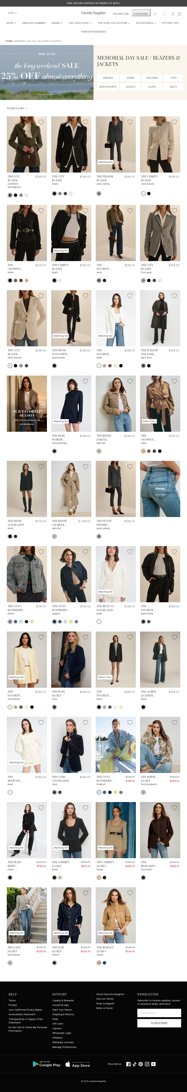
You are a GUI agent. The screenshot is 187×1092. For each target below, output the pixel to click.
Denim (58, 22)
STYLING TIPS (170, 23)
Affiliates (57, 1037)
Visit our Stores (105, 998)
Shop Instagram (105, 1003)
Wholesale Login (61, 1033)
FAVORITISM (121, 13)
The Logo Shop (81, 22)
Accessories (147, 22)
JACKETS (130, 86)
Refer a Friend (104, 1008)
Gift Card (57, 1023)
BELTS (173, 86)
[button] (17, 108)
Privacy (13, 1005)
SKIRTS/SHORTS (108, 86)
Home (9, 41)
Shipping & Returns (63, 1014)
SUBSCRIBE (140, 13)
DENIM (130, 77)
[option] (93, 3)
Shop (12, 22)
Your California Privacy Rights (25, 1009)
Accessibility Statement (22, 1014)
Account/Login (60, 1005)
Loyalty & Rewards (63, 1000)
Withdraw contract (63, 1042)
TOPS (174, 77)
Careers (57, 1028)
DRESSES (108, 77)
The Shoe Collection (114, 22)
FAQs (55, 1019)
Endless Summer (33, 23)
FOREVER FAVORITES (93, 31)
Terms (12, 1000)
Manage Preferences (64, 1047)
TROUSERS (152, 77)
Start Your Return (62, 1009)
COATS (152, 86)
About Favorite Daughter (110, 994)
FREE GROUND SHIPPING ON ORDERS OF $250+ (93, 3)
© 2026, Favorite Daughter (93, 1081)
